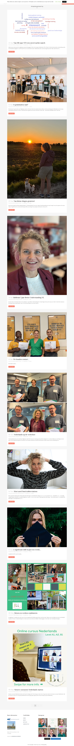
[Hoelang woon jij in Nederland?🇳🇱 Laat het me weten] (62, 732)
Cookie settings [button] (58, 1)
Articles (25, 722)
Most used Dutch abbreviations (25, 491)
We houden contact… (21, 359)
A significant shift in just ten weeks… (27, 550)
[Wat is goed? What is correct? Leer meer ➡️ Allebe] (52, 722)
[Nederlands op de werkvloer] (37, 402)
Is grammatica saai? (20, 105)
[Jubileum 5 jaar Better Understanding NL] (37, 255)
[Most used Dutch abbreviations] (37, 469)
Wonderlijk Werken (16, 736)
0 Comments (25, 44)
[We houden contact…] (37, 334)
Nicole (20, 44)
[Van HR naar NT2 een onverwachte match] (37, 25)
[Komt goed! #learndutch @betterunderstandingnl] (42, 722)
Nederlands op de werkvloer (24, 435)
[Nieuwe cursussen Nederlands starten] (37, 657)
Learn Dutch (26, 724)
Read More (11, 51)
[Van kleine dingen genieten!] (37, 159)
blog (17, 44)
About (24, 720)
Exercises (18, 493)
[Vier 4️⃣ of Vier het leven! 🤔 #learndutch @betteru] (62, 722)
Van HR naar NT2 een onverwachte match (29, 43)
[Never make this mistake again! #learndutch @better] (42, 732)
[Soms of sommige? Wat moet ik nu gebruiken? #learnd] (52, 732)
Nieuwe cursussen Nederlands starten (28, 690)
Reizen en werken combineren (25, 613)
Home (24, 718)
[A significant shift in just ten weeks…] (37, 527)
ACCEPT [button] (64, 1)
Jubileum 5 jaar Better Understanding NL (28, 298)
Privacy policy (43, 744)
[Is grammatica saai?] (37, 80)
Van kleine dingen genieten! (24, 201)
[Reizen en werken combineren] (37, 587)
